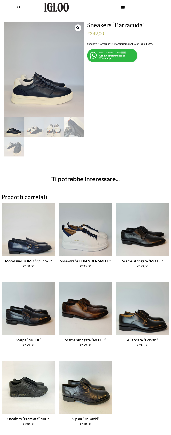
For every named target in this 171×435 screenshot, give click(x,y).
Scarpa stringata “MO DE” (142, 261)
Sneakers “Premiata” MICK (28, 419)
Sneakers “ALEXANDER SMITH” (85, 261)
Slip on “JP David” (85, 419)
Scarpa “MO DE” (28, 340)
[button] (123, 7)
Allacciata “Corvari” (142, 340)
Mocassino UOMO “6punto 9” (28, 261)
